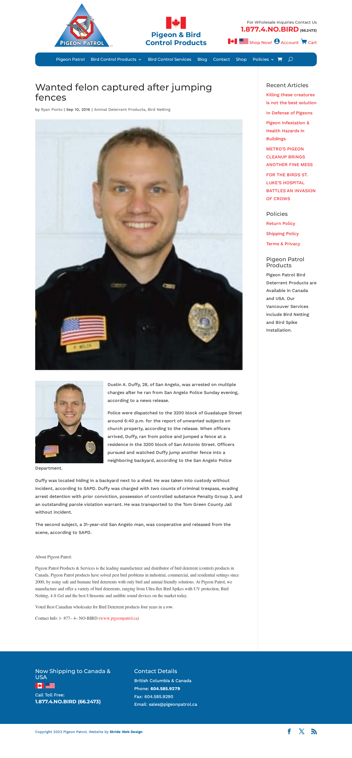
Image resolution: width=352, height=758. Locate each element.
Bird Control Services (169, 59)
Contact (221, 59)
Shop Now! (260, 42)
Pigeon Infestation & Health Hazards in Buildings (287, 130)
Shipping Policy (282, 233)
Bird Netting (159, 109)
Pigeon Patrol (70, 59)
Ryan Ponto (51, 109)
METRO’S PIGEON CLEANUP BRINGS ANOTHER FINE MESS (289, 156)
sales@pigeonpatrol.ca (173, 704)
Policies (261, 59)
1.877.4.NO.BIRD (270, 29)
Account (290, 42)
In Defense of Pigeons (289, 112)
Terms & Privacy (283, 243)
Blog (202, 59)
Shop (241, 59)
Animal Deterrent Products (119, 109)
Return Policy (280, 223)
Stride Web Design (126, 732)
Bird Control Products (113, 59)
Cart (312, 42)
